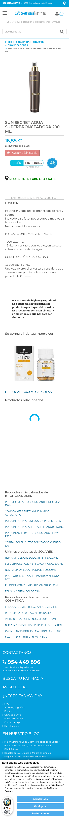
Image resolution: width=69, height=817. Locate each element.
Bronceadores (18, 45)
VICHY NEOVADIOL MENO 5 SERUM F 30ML (30, 619)
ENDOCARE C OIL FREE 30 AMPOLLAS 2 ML (31, 606)
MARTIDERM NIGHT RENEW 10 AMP (26, 637)
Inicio (8, 42)
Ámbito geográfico (14, 707)
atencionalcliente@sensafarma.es (41, 21)
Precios (8, 711)
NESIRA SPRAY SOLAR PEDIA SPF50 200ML (30, 569)
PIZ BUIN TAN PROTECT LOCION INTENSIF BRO (33, 520)
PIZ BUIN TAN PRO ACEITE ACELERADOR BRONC (34, 526)
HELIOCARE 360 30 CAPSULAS (28, 392)
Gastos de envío (12, 714)
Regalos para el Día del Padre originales (26, 756)
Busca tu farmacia (23, 678)
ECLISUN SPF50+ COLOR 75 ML (23, 591)
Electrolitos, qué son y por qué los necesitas (27, 745)
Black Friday (11, 749)
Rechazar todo (40, 813)
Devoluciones (11, 726)
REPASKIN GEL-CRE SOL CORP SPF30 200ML (31, 557)
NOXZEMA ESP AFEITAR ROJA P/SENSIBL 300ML (33, 625)
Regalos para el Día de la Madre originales (27, 753)
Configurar (40, 806)
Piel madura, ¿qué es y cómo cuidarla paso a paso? (31, 741)
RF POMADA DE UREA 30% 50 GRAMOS (28, 612)
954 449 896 (13, 21)
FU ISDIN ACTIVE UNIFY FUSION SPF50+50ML (32, 585)
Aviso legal (15, 687)
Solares (38, 42)
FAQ (6, 703)
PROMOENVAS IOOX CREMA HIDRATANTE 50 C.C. (34, 631)
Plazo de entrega (13, 718)
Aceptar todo (40, 798)
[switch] (7, 812)
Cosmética (22, 42)
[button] (5, 13)
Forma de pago (12, 722)
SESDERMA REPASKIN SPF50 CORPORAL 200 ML (34, 563)
